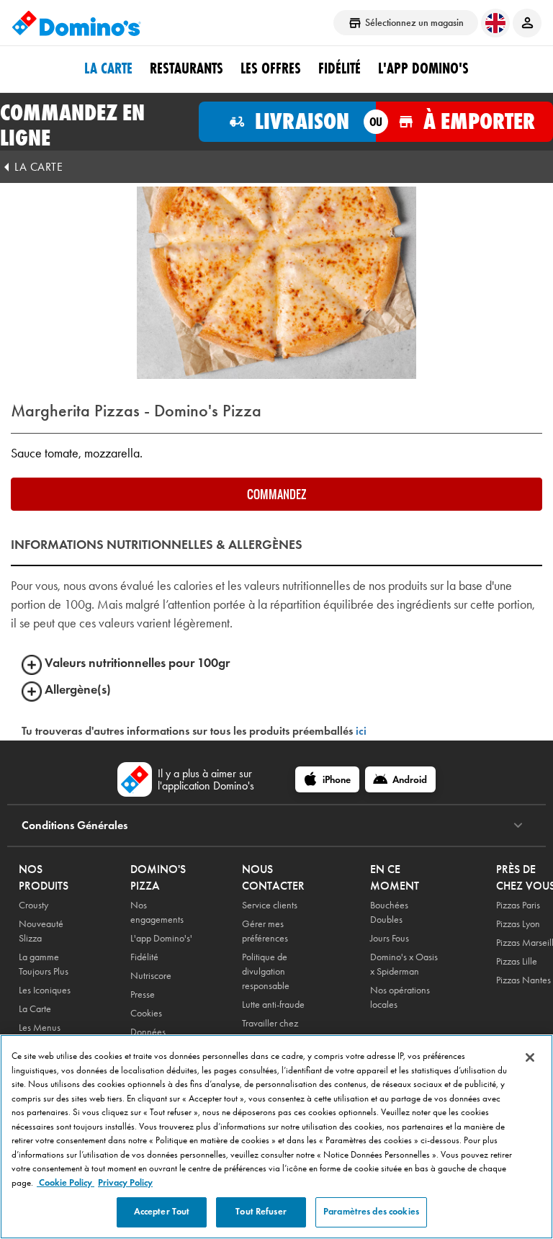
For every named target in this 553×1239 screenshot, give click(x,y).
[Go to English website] (495, 23)
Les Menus (39, 1027)
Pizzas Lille (516, 961)
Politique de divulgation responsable (265, 971)
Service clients (269, 905)
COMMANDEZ (276, 494)
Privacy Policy (125, 1183)
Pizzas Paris (518, 905)
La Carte (108, 68)
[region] (276, 1136)
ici (361, 731)
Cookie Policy (65, 1183)
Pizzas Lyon (518, 924)
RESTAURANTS (186, 68)
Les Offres (270, 68)
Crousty (33, 905)
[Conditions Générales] (518, 825)
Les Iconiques (45, 990)
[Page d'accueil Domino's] (76, 23)
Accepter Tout (162, 1211)
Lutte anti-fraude (273, 1004)
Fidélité (144, 957)
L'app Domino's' (161, 938)
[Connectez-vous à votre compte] (527, 23)
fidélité (339, 68)
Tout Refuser (261, 1211)
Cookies (146, 1013)
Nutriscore (150, 976)
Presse (142, 994)
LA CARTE (38, 167)
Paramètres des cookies (371, 1211)
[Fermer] (530, 1057)
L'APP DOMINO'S (423, 68)
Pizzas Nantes (523, 980)
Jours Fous (389, 938)
